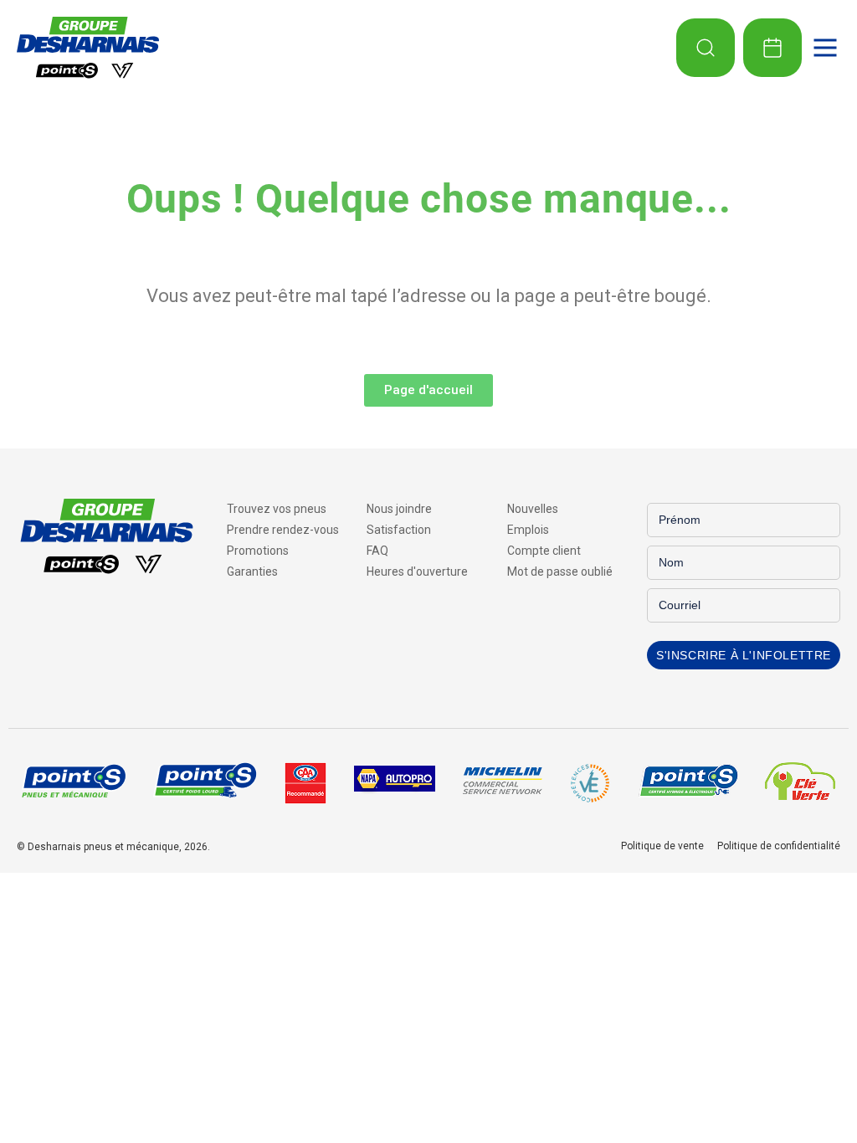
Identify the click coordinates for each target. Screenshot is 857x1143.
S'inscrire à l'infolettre (743, 655)
